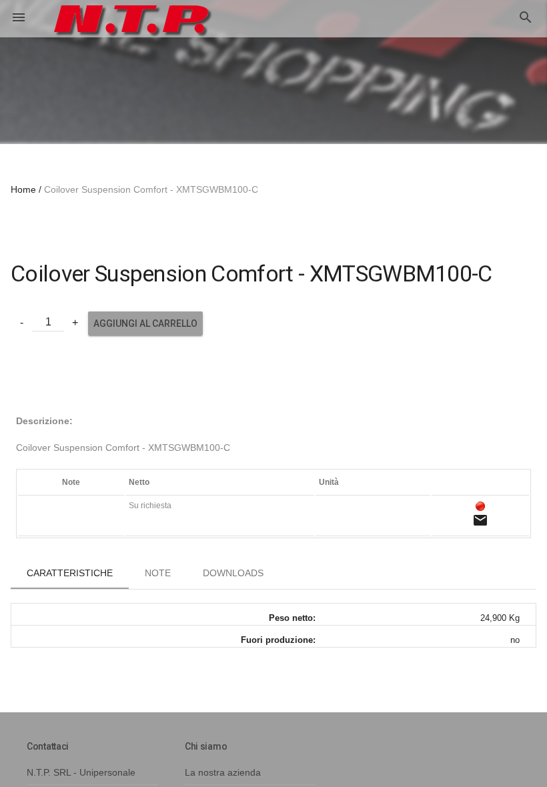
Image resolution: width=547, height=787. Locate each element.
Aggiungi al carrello (145, 323)
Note (158, 573)
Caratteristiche (70, 573)
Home (23, 189)
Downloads (233, 573)
